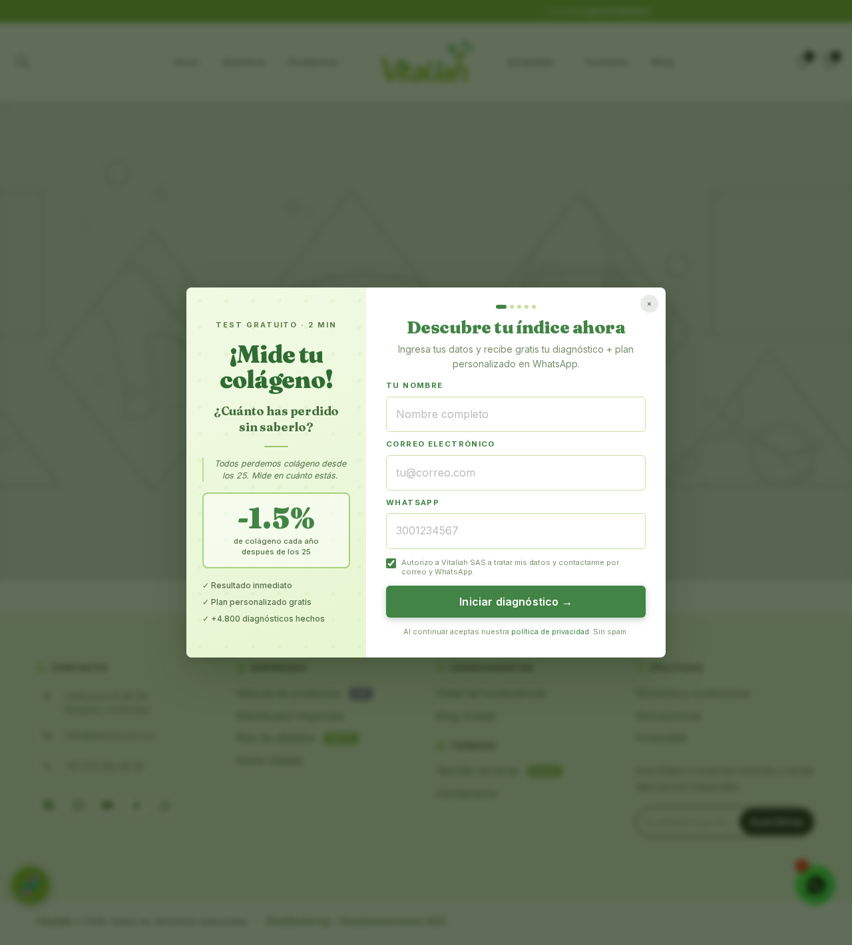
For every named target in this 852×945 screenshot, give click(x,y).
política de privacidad (550, 631)
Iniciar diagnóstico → (515, 601)
